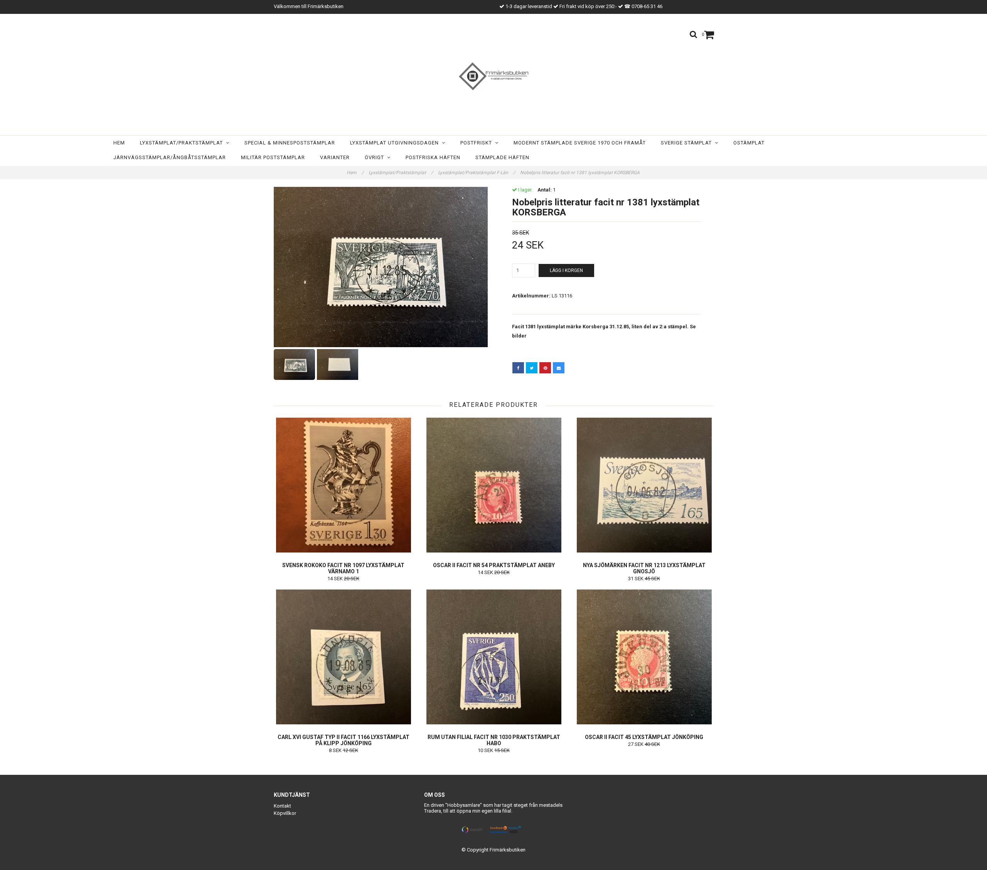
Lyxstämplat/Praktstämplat (183, 143)
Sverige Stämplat (688, 143)
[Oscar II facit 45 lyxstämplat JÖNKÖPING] (644, 657)
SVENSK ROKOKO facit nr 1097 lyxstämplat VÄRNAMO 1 (343, 568)
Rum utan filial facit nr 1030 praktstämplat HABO (494, 740)
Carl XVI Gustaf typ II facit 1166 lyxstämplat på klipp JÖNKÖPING (343, 740)
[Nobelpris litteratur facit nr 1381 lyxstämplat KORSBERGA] (381, 267)
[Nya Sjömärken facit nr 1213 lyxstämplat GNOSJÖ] (644, 485)
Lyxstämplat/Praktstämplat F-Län (476, 172)
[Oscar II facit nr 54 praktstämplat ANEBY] (493, 485)
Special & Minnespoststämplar (289, 143)
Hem (119, 143)
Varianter (335, 157)
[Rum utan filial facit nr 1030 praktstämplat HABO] (493, 657)
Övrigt (376, 157)
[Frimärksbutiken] (493, 76)
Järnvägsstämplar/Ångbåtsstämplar (169, 157)
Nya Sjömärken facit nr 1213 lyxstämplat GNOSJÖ (644, 568)
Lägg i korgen (566, 270)
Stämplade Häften (502, 157)
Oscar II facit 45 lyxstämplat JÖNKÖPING (644, 737)
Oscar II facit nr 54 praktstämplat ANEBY (494, 565)
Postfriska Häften (433, 157)
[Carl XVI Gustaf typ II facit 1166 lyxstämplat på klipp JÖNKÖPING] (343, 657)
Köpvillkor (285, 813)
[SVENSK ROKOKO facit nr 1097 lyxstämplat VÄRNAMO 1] (343, 485)
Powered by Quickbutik (494, 856)
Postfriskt (477, 143)
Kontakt (282, 806)
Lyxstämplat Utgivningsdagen (396, 143)
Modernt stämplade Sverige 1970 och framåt (580, 143)
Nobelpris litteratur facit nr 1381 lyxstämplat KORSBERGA (580, 172)
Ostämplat (749, 143)
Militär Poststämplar (273, 157)
